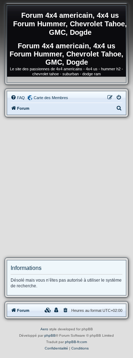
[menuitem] (18, 97)
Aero (44, 329)
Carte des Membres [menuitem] (51, 98)
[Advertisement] (66, 187)
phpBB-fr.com (76, 342)
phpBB (50, 335)
